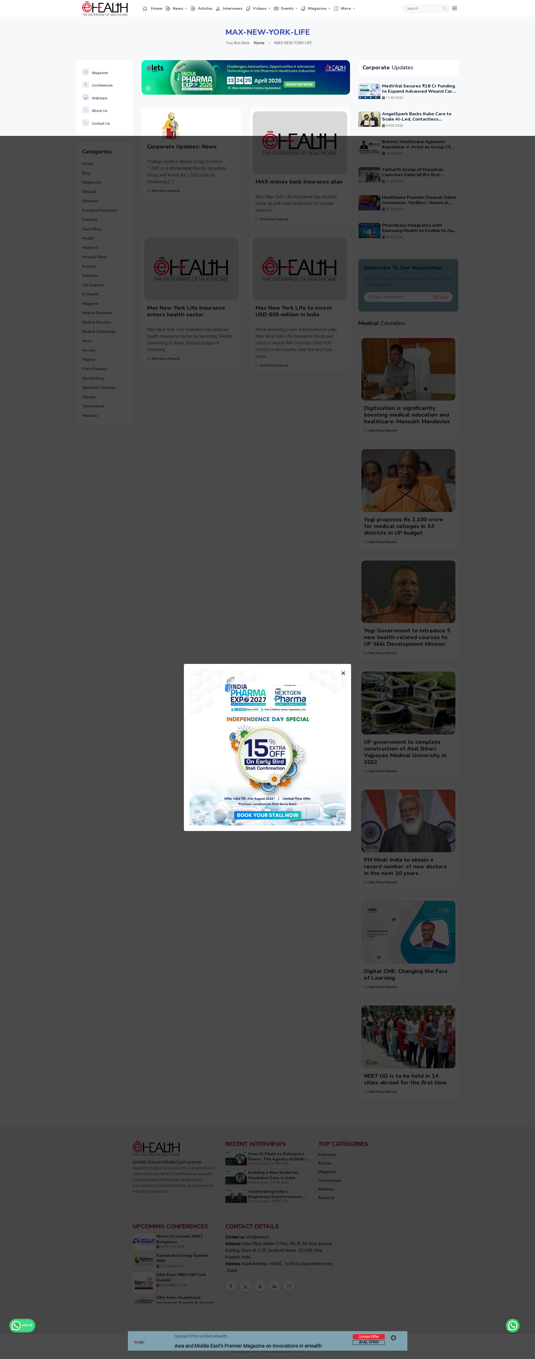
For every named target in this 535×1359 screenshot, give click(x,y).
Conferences (102, 85)
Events (287, 8)
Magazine (317, 8)
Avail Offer (369, 1342)
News (178, 8)
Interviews (232, 8)
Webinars (99, 98)
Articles (205, 8)
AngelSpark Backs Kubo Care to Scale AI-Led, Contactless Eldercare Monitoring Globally (416, 119)
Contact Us (101, 123)
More (346, 8)
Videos (259, 8)
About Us (99, 111)
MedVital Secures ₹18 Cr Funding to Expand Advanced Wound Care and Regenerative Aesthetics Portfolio (418, 94)
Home (156, 8)
